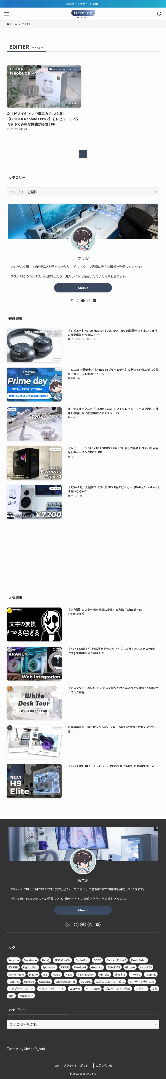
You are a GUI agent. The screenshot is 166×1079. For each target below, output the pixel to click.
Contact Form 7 (116, 960)
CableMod (81, 960)
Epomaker (49, 967)
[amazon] (88, 300)
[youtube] (83, 300)
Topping (150, 974)
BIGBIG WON (62, 960)
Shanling (119, 974)
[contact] (94, 300)
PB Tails (104, 974)
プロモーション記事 (117, 989)
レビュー (141, 989)
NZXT (68, 974)
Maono (33, 974)
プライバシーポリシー (77, 1065)
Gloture (130, 967)
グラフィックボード (51, 989)
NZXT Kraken (86, 974)
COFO (97, 960)
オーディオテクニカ (141, 981)
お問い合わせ (104, 1065)
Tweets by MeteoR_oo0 (26, 1048)
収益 (155, 989)
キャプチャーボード (21, 989)
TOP (56, 1065)
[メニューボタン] (6, 14)
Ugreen (29, 981)
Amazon (13, 960)
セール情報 (93, 989)
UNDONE (45, 981)
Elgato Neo (30, 967)
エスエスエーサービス (110, 981)
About (83, 288)
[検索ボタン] (159, 14)
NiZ (45, 974)
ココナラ (75, 989)
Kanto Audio (16, 974)
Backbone (30, 960)
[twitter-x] (72, 300)
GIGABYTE (113, 967)
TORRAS (13, 981)
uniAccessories (66, 981)
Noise (56, 974)
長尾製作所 (26, 996)
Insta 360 (146, 967)
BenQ (45, 960)
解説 (11, 996)
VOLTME (86, 981)
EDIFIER (13, 967)
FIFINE (65, 967)
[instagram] (77, 300)
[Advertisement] (83, 556)
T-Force (135, 974)
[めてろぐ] (83, 14)
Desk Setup (138, 960)
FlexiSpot (80, 967)
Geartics (96, 967)
